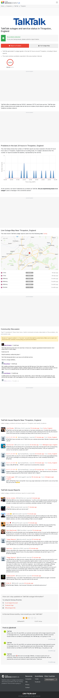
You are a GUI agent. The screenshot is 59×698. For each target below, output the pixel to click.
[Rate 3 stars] (29, 618)
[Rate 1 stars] (23, 618)
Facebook (37, 682)
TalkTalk (16, 6)
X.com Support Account (11, 603)
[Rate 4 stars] (32, 618)
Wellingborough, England (50, 445)
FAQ (26, 682)
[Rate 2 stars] (26, 618)
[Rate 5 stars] (35, 618)
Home (2, 6)
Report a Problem (16, 45)
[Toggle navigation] (57, 2)
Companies (9, 6)
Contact (27, 687)
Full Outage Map (45, 45)
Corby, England (47, 428)
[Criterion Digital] (29, 693)
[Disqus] (29, 362)
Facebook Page (9, 605)
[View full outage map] (29, 253)
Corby (45, 233)
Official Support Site (10, 608)
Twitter (37, 679)
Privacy (27, 684)
